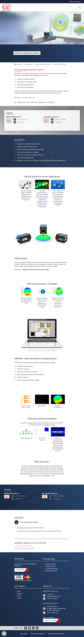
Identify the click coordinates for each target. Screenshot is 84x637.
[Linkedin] (33, 628)
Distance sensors (50, 564)
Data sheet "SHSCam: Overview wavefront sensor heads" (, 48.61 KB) (39, 531)
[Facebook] (25, 628)
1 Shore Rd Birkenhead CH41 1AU (53, 595)
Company (19, 593)
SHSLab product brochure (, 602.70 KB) (30, 528)
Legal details (23, 634)
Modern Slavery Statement (56, 634)
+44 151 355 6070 (22, 119)
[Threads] (37, 628)
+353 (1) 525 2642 (60, 119)
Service (19, 598)
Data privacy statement (38, 634)
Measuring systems (51, 571)
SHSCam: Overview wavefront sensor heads (35, 270)
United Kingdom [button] (76, 1)
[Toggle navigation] (79, 7)
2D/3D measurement (51, 568)
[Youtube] (29, 628)
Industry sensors (50, 566)
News (18, 591)
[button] (4, 633)
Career (19, 596)
